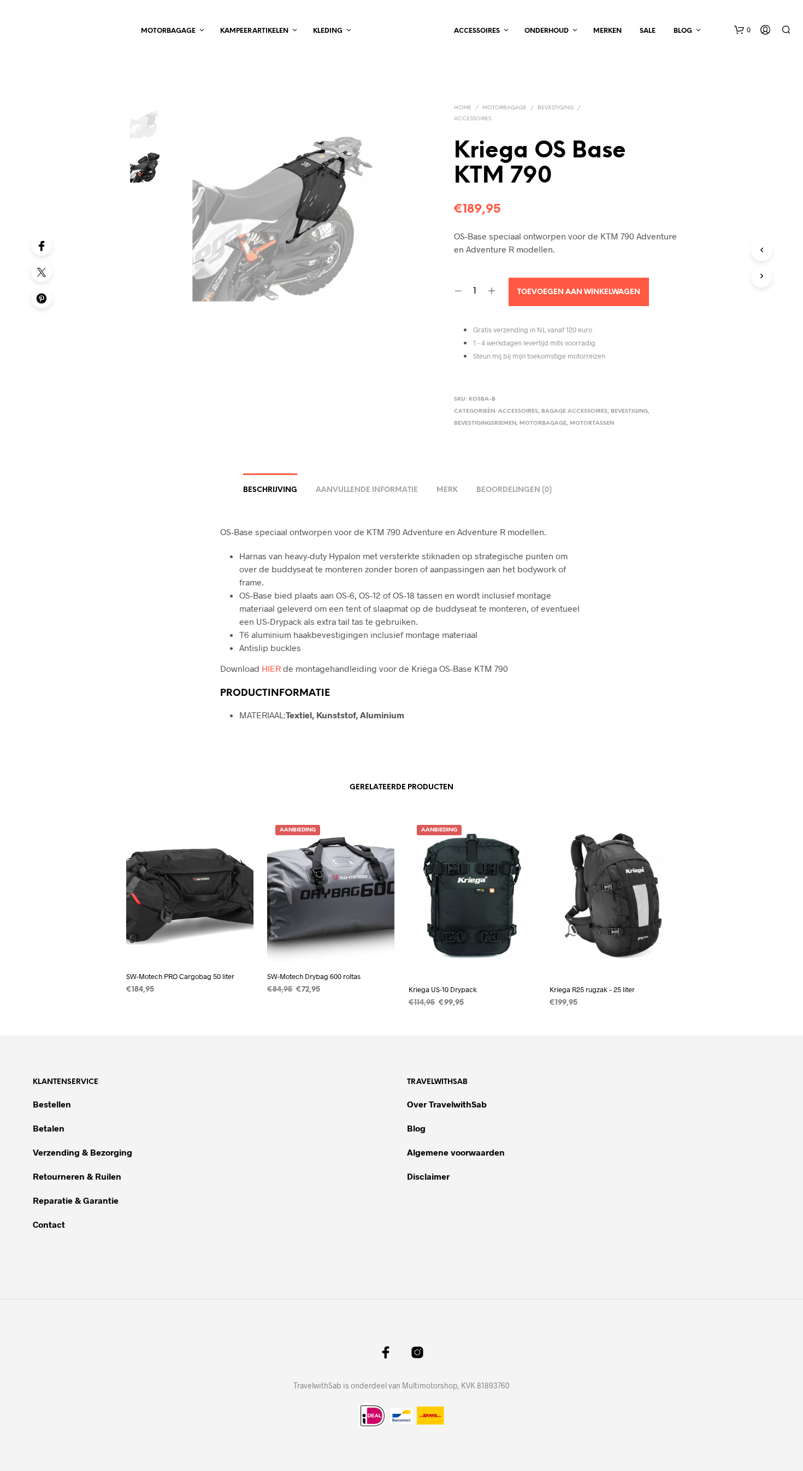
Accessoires (477, 30)
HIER (271, 668)
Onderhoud (546, 30)
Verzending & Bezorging (82, 1152)
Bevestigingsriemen (485, 423)
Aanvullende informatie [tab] (367, 490)
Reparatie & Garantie (76, 1200)
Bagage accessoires (574, 411)
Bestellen (52, 1104)
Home (462, 108)
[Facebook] (41, 245)
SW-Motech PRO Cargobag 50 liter (180, 976)
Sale (648, 30)
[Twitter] (41, 271)
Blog (683, 30)
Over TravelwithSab (447, 1104)
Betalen (48, 1128)
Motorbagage (168, 30)
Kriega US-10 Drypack (443, 988)
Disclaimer (428, 1176)
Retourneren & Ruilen (78, 1176)
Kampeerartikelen (254, 30)
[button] (742, 30)
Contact (49, 1224)
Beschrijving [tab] (270, 490)
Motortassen (592, 423)
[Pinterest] (41, 298)
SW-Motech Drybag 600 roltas (314, 976)
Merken (607, 30)
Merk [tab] (447, 490)
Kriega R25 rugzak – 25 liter (592, 988)
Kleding (328, 30)
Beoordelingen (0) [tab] (514, 490)
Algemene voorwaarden (456, 1152)
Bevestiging (556, 108)
